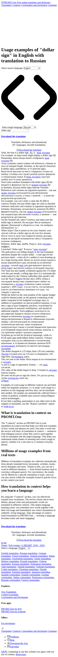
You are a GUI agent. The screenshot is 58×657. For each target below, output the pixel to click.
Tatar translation (8, 566)
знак (35, 249)
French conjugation (30, 580)
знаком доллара (39, 185)
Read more (21, 654)
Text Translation (8, 592)
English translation (10, 553)
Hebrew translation (10, 561)
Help (12, 640)
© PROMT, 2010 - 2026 (33, 545)
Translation (6, 5)
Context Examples (9, 594)
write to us (9, 406)
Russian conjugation (10, 580)
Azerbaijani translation (22, 558)
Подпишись (17, 356)
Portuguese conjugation (43, 577)
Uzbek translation (9, 569)
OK (3, 651)
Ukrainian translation (29, 569)
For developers (8, 623)
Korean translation (20, 564)
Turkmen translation (45, 566)
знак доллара (43, 152)
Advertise (14, 646)
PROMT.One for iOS (11, 609)
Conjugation (34, 5)
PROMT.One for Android (13, 611)
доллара (46, 244)
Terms (4, 545)
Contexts (16, 5)
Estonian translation (21, 572)
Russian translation (28, 553)
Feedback (14, 637)
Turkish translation (26, 566)
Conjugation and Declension (14, 597)
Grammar (52, 5)
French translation (20, 556)
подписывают (8, 346)
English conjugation (30, 574)
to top (4, 542)
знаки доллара (8, 193)
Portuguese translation (40, 564)
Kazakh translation (29, 561)
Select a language (9, 548)
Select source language (12, 68)
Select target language (12, 127)
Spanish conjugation (10, 574)
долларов (6, 348)
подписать (13, 378)
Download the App (19, 643)
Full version (14, 545)
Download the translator (13, 136)
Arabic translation (42, 558)
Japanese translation (41, 572)
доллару (20, 284)
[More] (5, 380)
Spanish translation (39, 556)
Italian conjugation (22, 577)
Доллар (5, 354)
